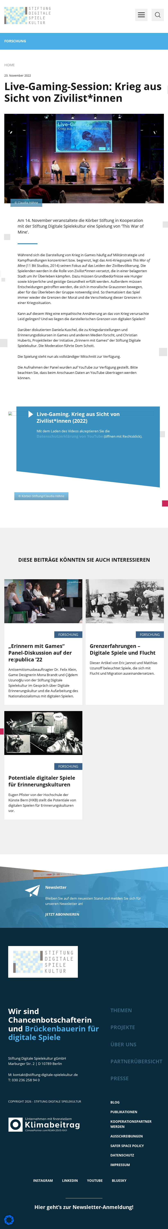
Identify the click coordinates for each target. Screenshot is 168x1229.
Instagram (43, 1180)
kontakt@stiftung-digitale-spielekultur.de (45, 1074)
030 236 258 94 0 (26, 1080)
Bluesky (119, 1180)
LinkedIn (70, 1180)
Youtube (95, 1180)
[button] (9, 1220)
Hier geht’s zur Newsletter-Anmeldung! (83, 1206)
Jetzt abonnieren (62, 914)
